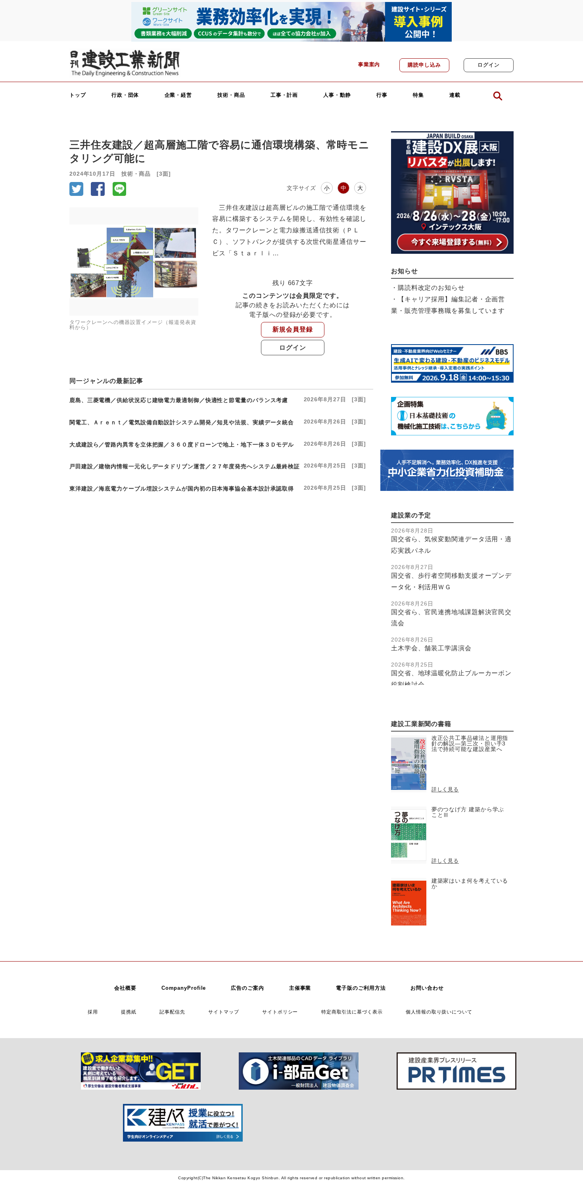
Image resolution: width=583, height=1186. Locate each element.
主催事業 (300, 988)
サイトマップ (223, 1011)
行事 (381, 95)
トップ (77, 95)
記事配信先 (172, 1011)
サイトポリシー (280, 1011)
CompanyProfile (183, 988)
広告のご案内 (247, 988)
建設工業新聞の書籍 (421, 723)
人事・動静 (337, 95)
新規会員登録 (292, 329)
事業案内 (369, 64)
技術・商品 (231, 95)
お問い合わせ (426, 988)
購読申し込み (424, 65)
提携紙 (128, 1011)
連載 (454, 95)
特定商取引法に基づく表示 (352, 1011)
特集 (418, 95)
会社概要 (125, 988)
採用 (93, 1011)
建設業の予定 (411, 515)
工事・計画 (284, 95)
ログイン (489, 65)
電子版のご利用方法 (360, 988)
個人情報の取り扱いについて (439, 1011)
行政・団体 (125, 95)
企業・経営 (178, 95)
